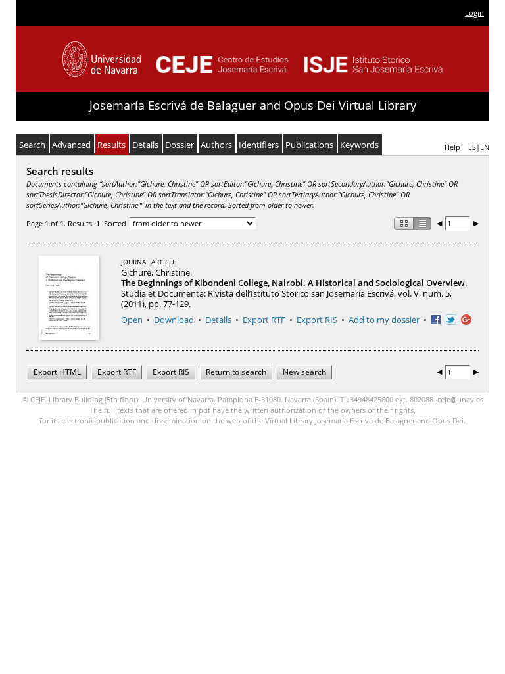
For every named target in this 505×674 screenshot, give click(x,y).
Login (474, 13)
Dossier (179, 145)
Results (111, 145)
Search (32, 145)
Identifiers (259, 145)
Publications (309, 145)
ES (472, 147)
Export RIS (317, 319)
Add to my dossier (384, 319)
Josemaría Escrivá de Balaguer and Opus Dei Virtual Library (252, 105)
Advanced (71, 145)
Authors (216, 145)
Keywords (359, 145)
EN (484, 147)
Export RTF (264, 319)
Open (132, 319)
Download (174, 319)
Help (452, 147)
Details (145, 145)
